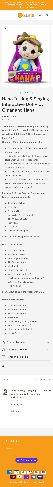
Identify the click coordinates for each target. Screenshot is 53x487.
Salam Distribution (22, 482)
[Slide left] (20, 93)
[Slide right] (33, 93)
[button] (6, 15)
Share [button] (8, 365)
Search (9, 448)
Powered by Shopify (37, 482)
